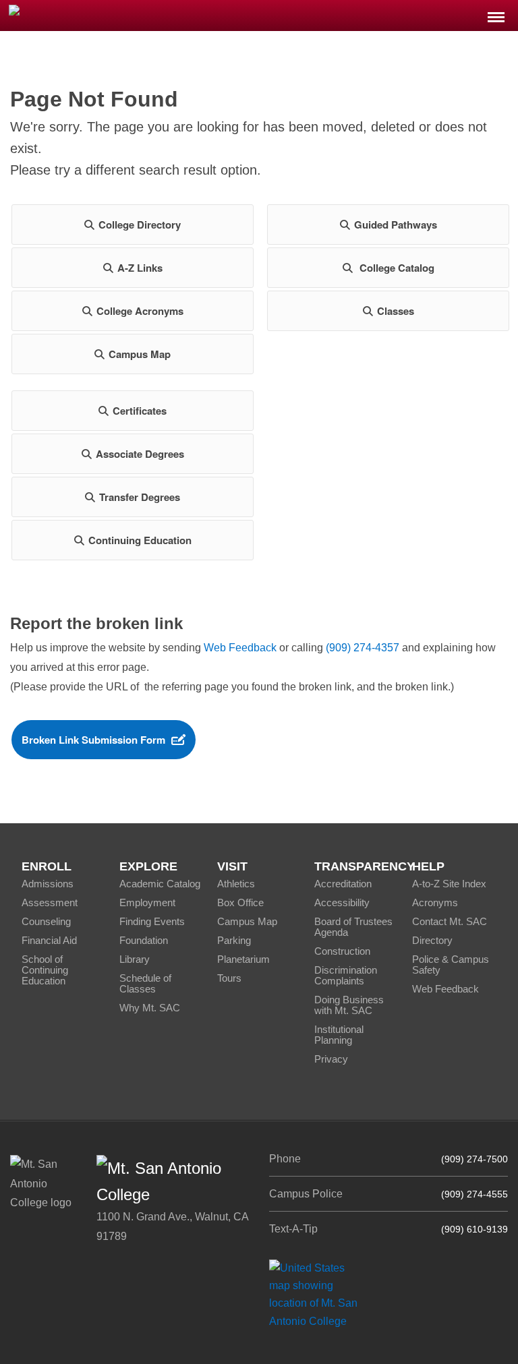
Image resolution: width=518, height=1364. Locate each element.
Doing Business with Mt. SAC (349, 1005)
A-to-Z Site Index (449, 883)
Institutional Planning (339, 1035)
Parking (234, 940)
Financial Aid (49, 940)
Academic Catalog (159, 883)
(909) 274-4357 (362, 647)
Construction (342, 951)
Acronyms (435, 902)
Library (134, 959)
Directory (432, 940)
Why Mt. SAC (149, 1007)
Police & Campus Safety (450, 964)
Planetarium (243, 959)
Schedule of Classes (145, 983)
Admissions (48, 883)
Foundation (143, 940)
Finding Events (152, 921)
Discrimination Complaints (345, 975)
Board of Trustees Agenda (353, 927)
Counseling (46, 921)
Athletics (236, 883)
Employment (147, 902)
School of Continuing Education (45, 969)
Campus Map (247, 921)
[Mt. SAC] (108, 14)
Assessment (50, 902)
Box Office (240, 902)
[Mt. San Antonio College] (318, 1294)
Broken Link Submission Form (93, 739)
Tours (229, 978)
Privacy (331, 1059)
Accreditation (343, 883)
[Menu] (496, 13)
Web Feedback (240, 647)
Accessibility (342, 902)
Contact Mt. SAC (449, 921)
